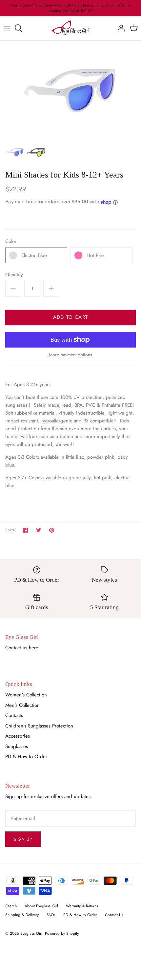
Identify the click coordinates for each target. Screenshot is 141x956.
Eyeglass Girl (31, 933)
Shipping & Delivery (22, 915)
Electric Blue (34, 255)
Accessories (17, 736)
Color (10, 241)
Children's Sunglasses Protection (39, 725)
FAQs (51, 915)
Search (11, 906)
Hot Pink (96, 255)
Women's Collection (26, 694)
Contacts (14, 715)
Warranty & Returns (82, 906)
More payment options (70, 355)
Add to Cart (70, 317)
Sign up (23, 839)
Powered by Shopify (62, 933)
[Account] (119, 28)
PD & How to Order (26, 756)
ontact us (18, 647)
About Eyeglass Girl (41, 906)
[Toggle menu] (7, 28)
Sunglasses (16, 746)
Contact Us (114, 915)
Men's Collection (22, 705)
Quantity (14, 274)
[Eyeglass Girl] (70, 28)
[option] (70, 90)
